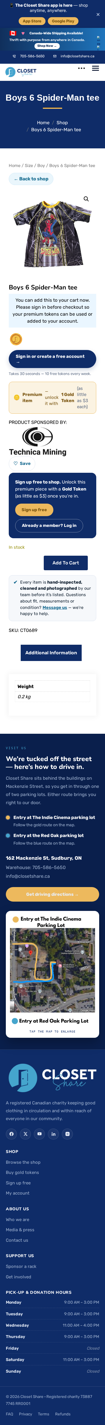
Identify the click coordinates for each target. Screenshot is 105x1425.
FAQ (9, 1414)
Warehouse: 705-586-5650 (36, 867)
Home (43, 122)
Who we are (17, 1219)
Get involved (18, 1277)
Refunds (63, 1414)
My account (17, 1193)
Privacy (25, 1414)
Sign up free (34, 509)
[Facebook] (11, 1134)
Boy (41, 165)
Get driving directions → (52, 894)
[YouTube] (39, 1134)
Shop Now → (47, 46)
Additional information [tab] (51, 652)
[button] (86, 199)
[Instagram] (67, 1134)
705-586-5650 (32, 56)
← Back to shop (31, 179)
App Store (32, 21)
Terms (43, 1414)
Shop (62, 122)
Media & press (20, 1229)
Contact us (17, 1240)
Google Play (63, 21)
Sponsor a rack (21, 1266)
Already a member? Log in (49, 525)
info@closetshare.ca (77, 56)
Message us (55, 607)
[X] (25, 1134)
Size (29, 165)
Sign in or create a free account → (50, 359)
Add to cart (65, 563)
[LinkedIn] (53, 1134)
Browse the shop (23, 1162)
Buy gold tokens (22, 1172)
